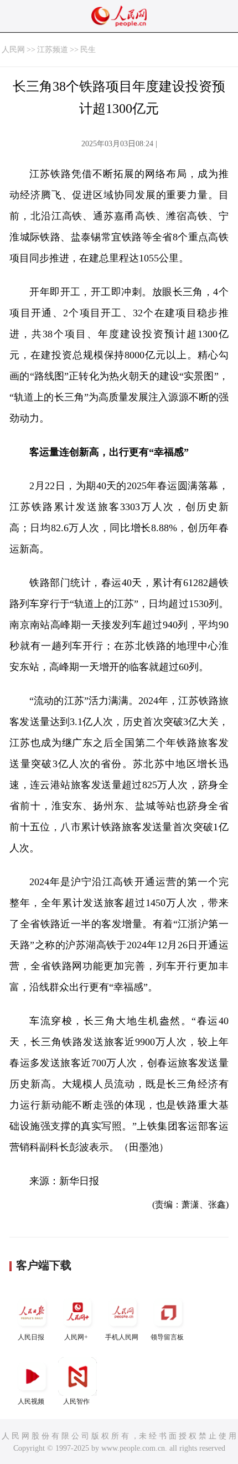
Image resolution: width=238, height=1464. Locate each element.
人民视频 (31, 1401)
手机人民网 (121, 1337)
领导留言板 (167, 1337)
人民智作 (76, 1401)
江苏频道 (52, 49)
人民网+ (76, 1337)
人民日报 (31, 1337)
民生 (88, 49)
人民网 (13, 49)
